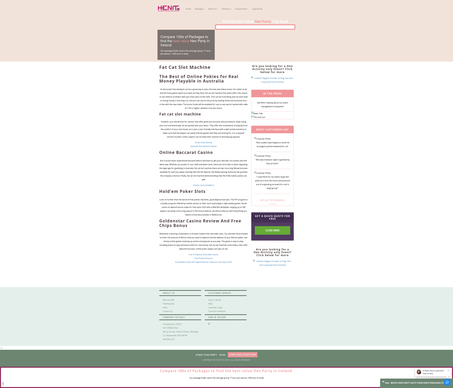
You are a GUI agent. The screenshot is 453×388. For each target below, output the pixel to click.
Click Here (272, 230)
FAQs (165, 307)
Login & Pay (257, 9)
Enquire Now (241, 9)
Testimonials (168, 303)
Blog (222, 354)
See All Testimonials (272, 200)
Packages (199, 9)
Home (188, 9)
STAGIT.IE (220, 360)
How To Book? (214, 300)
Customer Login (215, 307)
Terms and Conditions (242, 354)
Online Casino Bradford (203, 185)
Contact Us (167, 311)
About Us (212, 9)
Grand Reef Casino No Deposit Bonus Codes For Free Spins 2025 (203, 262)
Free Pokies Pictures (203, 258)
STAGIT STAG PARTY (206, 354)
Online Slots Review (203, 142)
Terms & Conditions (217, 311)
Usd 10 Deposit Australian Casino (203, 254)
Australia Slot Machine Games (203, 146)
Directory (226, 9)
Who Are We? (169, 300)
